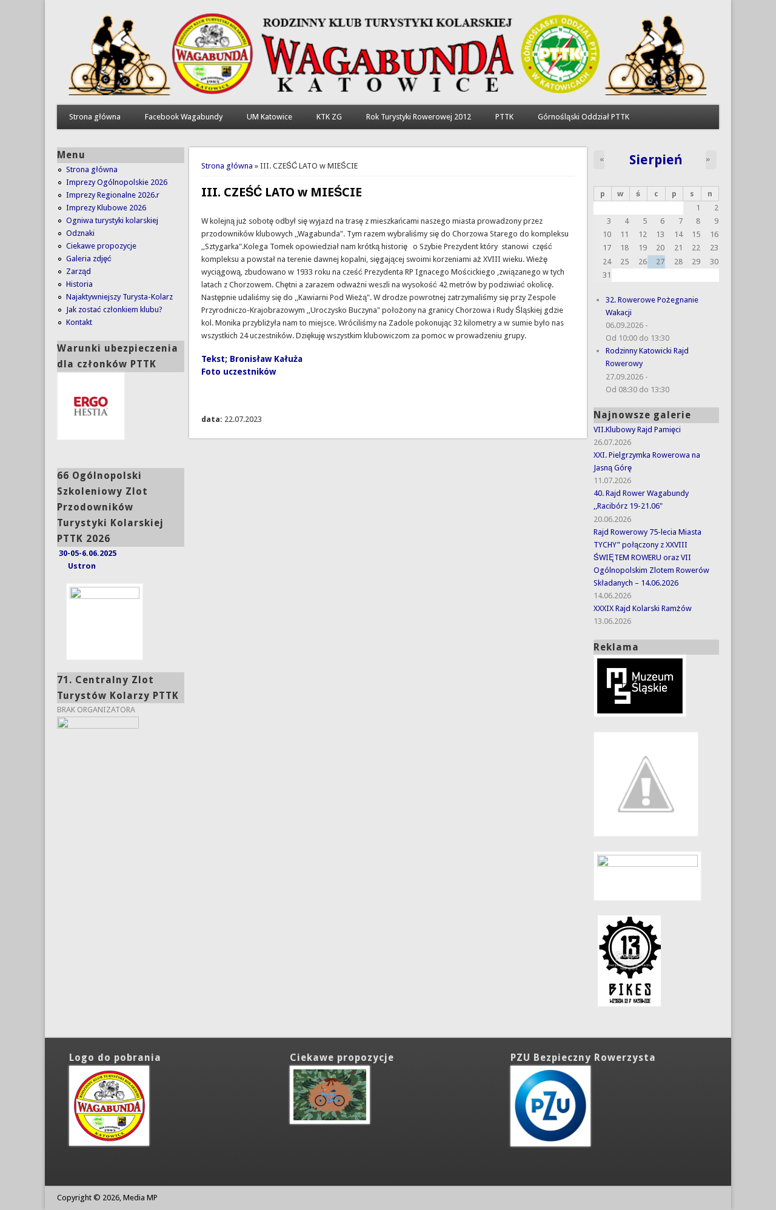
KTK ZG (329, 116)
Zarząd (78, 271)
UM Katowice (269, 116)
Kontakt (79, 322)
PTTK (504, 116)
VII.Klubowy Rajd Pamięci (637, 429)
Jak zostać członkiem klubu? (114, 309)
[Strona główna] (388, 92)
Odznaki (80, 233)
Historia (79, 284)
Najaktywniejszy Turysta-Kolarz (119, 296)
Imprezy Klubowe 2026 (106, 207)
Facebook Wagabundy (183, 116)
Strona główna (95, 116)
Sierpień (656, 159)
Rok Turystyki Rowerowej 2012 (418, 116)
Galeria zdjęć (89, 258)
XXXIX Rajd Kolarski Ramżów (643, 608)
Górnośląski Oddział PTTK (583, 116)
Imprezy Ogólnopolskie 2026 (116, 182)
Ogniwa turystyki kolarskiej (112, 220)
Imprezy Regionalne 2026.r (112, 194)
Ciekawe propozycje (101, 245)
